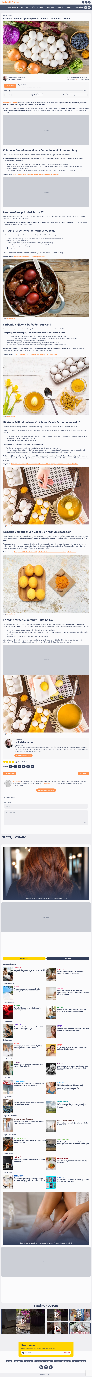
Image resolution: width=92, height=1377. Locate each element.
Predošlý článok (10, 773)
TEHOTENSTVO (13, 7)
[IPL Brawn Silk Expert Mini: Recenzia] (80, 1328)
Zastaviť (8, 95)
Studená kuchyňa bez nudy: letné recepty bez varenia (72, 1161)
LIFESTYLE (17, 968)
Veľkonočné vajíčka (10, 103)
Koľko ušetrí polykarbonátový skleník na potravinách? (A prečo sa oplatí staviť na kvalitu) (71, 1106)
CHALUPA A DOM (20, 1138)
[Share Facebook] (11, 766)
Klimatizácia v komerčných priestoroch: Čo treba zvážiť (72, 1124)
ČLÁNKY (17, 1062)
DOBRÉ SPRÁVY (19, 1081)
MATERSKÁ (24, 7)
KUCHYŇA (17, 1157)
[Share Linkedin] (28, 766)
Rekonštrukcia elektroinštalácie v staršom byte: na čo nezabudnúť (29, 1122)
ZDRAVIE (17, 1006)
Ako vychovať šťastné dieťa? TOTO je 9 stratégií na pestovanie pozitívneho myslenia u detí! (45, 552)
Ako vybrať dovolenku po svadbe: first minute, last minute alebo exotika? (27, 990)
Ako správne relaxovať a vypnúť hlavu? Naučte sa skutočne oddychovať (71, 972)
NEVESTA (60, 988)
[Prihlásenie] (85, 7)
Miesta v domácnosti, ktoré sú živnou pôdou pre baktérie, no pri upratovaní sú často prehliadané (44, 464)
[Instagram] (89, 2)
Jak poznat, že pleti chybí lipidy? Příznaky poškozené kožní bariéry (72, 1048)
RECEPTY (40, 7)
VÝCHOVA (60, 7)
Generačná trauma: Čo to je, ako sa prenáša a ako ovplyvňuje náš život (29, 971)
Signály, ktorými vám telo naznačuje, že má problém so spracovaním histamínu (72, 1010)
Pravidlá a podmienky (43, 1361)
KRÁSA (59, 1026)
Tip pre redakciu (79, 1361)
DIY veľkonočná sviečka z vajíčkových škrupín (29, 257)
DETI (15, 1100)
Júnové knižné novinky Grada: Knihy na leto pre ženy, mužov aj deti (73, 1180)
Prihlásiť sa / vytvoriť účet (46, 790)
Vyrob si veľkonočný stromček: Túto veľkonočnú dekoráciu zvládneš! (36, 174)
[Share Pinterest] (24, 766)
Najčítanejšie (24, 959)
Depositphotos (10, 318)
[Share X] (19, 766)
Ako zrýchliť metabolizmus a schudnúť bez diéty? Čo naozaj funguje (29, 1028)
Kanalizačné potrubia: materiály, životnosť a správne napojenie (30, 1141)
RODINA (68, 7)
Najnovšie (68, 959)
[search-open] (89, 7)
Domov (5, 15)
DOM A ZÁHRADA (63, 1102)
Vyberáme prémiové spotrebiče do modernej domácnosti (30, 1160)
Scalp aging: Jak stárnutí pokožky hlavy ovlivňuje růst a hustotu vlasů (28, 1047)
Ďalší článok (83, 773)
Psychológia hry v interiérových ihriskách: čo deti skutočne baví (29, 1103)
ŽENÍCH (16, 987)
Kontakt (18, 1361)
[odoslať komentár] (85, 822)
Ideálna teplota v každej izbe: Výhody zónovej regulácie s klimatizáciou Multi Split (73, 1143)
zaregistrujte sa (48, 783)
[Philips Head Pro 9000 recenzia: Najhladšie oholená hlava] (80, 1315)
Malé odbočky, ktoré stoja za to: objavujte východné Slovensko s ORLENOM (29, 1084)
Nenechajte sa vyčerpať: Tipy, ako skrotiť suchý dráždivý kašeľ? (28, 1065)
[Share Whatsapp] (15, 766)
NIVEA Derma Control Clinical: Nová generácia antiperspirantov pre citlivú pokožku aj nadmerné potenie (70, 1087)
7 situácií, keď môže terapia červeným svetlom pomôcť (27, 1009)
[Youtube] (86, 2)
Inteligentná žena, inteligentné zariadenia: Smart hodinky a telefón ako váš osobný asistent (72, 1068)
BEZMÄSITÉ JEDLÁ (63, 1158)
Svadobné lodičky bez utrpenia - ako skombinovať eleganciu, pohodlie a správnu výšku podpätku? (73, 992)
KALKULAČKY (78, 7)
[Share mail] (32, 766)
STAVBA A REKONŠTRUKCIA (23, 1119)
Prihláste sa (17, 781)
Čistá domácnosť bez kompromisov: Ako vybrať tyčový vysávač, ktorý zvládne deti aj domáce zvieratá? (29, 1180)
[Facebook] (83, 2)
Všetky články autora (23, 756)
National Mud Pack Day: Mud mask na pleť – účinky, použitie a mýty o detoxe (73, 1029)
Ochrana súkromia (62, 1361)
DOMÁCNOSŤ (49, 7)
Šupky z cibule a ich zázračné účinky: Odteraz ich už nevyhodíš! (35, 354)
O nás (9, 1361)
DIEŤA (32, 7)
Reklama (29, 1361)
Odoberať (67, 1353)
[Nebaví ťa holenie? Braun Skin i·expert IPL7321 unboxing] (57, 1328)
